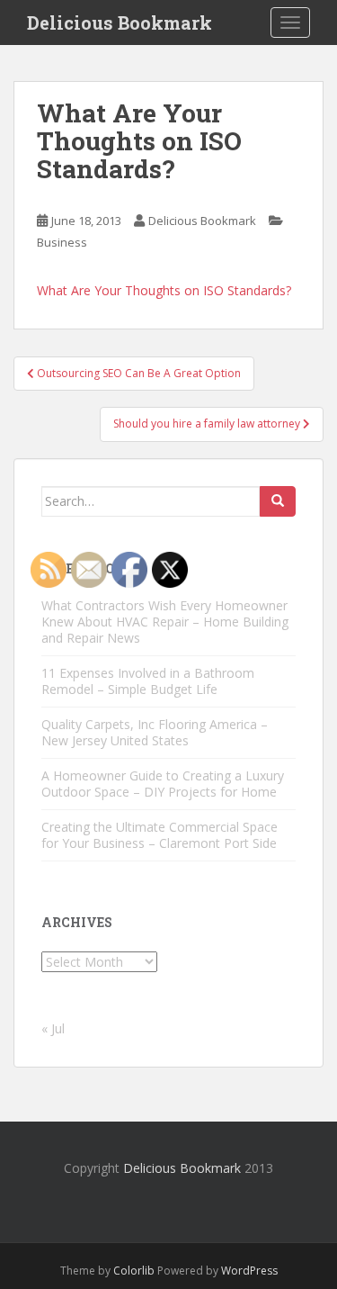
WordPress (249, 1270)
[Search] (278, 501)
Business (62, 242)
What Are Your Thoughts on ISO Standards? (164, 290)
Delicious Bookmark (119, 22)
